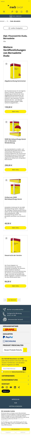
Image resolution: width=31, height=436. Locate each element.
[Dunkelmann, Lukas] (19, 300)
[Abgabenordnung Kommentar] (15, 70)
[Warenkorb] (27, 11)
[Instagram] (7, 387)
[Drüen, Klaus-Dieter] (5, 300)
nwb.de (3, 1)
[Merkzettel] (16, 11)
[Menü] (4, 11)
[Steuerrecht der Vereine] (15, 245)
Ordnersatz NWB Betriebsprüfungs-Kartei (13, 198)
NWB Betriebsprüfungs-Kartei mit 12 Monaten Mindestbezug (15, 141)
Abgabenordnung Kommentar (15, 81)
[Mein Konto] (22, 12)
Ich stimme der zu (14, 372)
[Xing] (19, 387)
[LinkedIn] (15, 387)
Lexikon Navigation (16, 28)
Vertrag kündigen (15, 406)
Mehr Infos (15, 111)
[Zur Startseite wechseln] (15, 6)
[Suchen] (12, 11)
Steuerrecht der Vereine (13, 255)
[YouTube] (11, 387)
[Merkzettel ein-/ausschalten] (6, 64)
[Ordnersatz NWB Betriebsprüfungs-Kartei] (15, 187)
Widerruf (6, 391)
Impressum (15, 399)
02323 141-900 (11, 315)
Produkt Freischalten (13, 345)
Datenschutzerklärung (18, 372)
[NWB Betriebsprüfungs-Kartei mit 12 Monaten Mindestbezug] (15, 129)
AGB (15, 403)
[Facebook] (3, 387)
